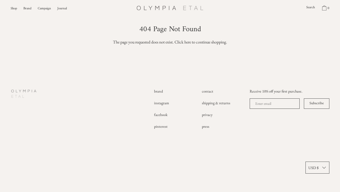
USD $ (313, 167)
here (187, 42)
